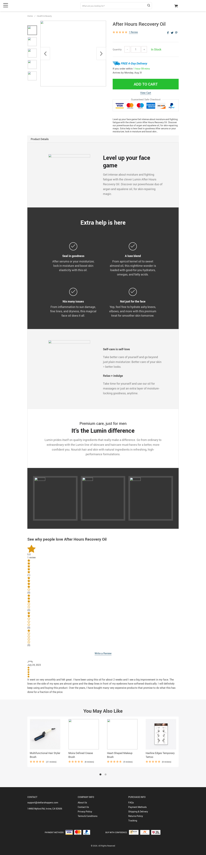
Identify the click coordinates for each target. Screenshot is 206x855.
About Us (82, 802)
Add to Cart (146, 84)
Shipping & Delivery (138, 811)
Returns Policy (135, 816)
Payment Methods (137, 807)
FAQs (131, 802)
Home (30, 15)
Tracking (132, 820)
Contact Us (83, 807)
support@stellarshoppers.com (42, 802)
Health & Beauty (44, 15)
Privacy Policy (85, 811)
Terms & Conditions (87, 816)
